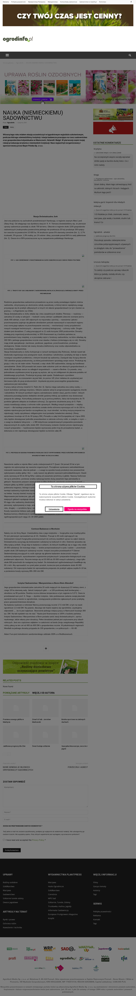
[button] (130, 55)
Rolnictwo (102, 2)
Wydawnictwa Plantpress (36, 2)
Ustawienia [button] (54, 509)
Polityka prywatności (18, 2)
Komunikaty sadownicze (68, 2)
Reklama (6, 2)
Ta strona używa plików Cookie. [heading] (68, 486)
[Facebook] (131, 2)
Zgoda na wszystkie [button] (77, 509)
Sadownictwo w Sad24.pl (88, 2)
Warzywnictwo (53, 2)
